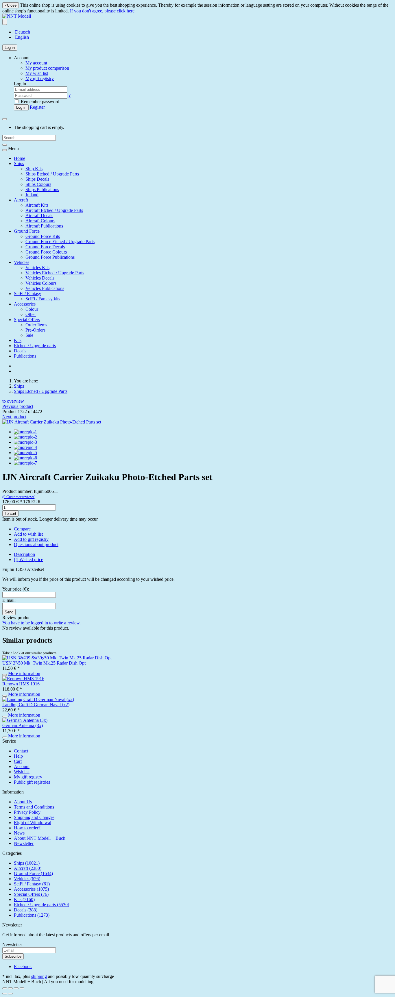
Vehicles (21, 262)
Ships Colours (38, 184)
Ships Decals (37, 179)
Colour (31, 309)
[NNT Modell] (16, 16)
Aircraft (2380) (27, 868)
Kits (17, 340)
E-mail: (9, 600)
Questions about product (36, 544)
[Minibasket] (4, 119)
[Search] (4, 145)
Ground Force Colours (46, 251)
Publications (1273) (31, 915)
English (21, 37)
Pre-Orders (35, 330)
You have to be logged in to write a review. (41, 622)
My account (36, 62)
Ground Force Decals (45, 246)
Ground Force (27, 231)
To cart (10, 513)
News (19, 832)
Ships (19, 163)
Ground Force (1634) (33, 873)
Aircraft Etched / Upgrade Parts (54, 210)
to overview (13, 401)
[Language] (4, 22)
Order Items (36, 324)
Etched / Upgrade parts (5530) (41, 904)
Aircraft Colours (40, 220)
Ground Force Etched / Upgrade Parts (60, 241)
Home (19, 158)
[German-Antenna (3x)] (24, 720)
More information (24, 673)
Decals (20, 350)
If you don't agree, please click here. (103, 10)
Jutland (31, 194)
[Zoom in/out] (22, 988)
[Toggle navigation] (4, 150)
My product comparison (47, 68)
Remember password (39, 101)
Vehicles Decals (39, 277)
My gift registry (28, 776)
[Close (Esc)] (4, 988)
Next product (14, 416)
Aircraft (21, 199)
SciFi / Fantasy (27, 293)
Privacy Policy (27, 812)
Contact (21, 750)
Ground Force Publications (50, 257)
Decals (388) (25, 909)
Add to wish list (28, 534)
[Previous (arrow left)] (4, 993)
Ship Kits (34, 168)
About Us (23, 801)
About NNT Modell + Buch (39, 838)
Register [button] (37, 107)
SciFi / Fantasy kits (42, 298)
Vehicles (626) (27, 878)
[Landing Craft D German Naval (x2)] (38, 699)
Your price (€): (15, 589)
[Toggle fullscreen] (16, 988)
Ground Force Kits (42, 236)
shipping (39, 976)
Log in (10, 47)
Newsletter (24, 843)
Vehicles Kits (37, 267)
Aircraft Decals (39, 215)
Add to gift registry (31, 539)
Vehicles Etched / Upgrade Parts (54, 272)
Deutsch (22, 31)
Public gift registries (32, 782)
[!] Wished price (28, 559)
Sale (29, 335)
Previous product (17, 406)
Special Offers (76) (31, 894)
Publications (25, 356)
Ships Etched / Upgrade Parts (52, 173)
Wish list (21, 771)
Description (24, 554)
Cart (18, 761)
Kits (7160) (24, 899)
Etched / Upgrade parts (35, 345)
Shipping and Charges (34, 817)
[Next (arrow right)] (10, 993)
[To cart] (4, 675)
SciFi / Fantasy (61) (32, 883)
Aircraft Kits (36, 205)
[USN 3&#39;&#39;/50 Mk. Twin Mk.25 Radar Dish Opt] (57, 657)
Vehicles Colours (40, 283)
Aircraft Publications (44, 225)
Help (18, 756)
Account (21, 766)
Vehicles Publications (44, 288)
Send (9, 612)
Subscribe (13, 956)
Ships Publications (42, 189)
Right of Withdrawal (32, 822)
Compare (22, 528)
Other (30, 314)
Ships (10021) (27, 863)
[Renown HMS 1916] (23, 678)
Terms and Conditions (34, 806)
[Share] (10, 988)
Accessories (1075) (31, 889)
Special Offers (27, 319)
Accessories (25, 303)
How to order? (27, 827)
